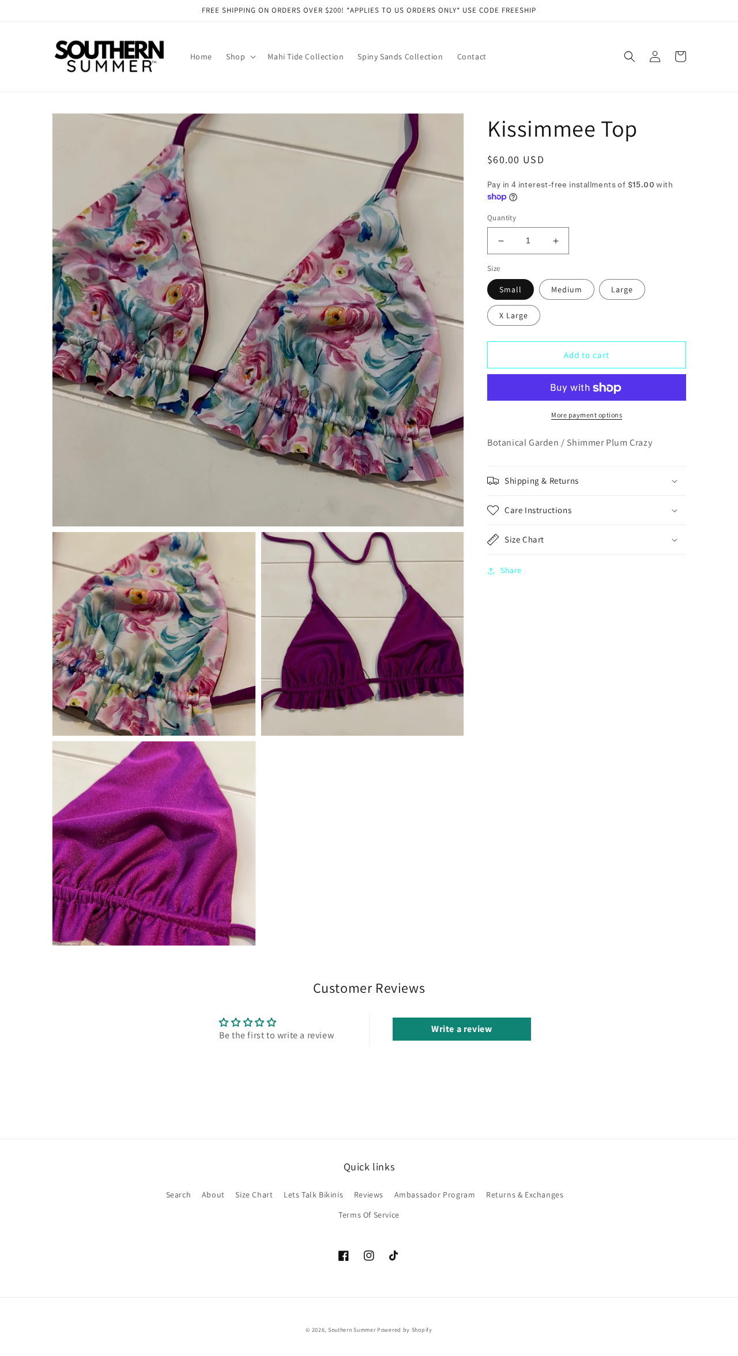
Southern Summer (352, 1330)
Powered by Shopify (404, 1330)
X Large (513, 316)
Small (510, 290)
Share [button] (511, 570)
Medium (566, 290)
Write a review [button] (461, 1029)
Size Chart (254, 1194)
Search (178, 1194)
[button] (240, 56)
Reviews (368, 1194)
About (213, 1194)
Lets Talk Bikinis (313, 1194)
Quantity (501, 218)
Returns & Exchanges (524, 1194)
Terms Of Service (369, 1215)
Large (622, 290)
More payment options (586, 415)
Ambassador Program (435, 1194)
